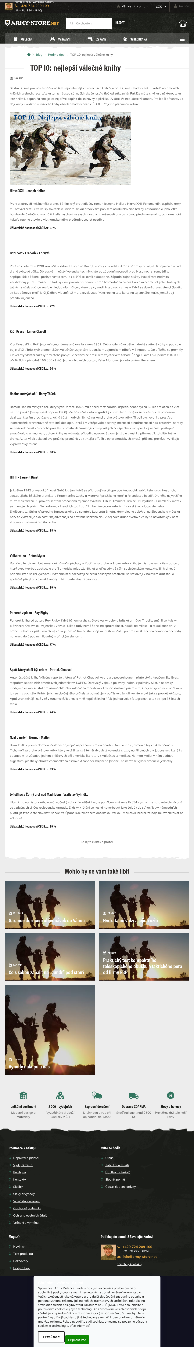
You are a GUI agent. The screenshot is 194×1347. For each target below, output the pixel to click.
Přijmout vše (77, 1340)
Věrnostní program (135, 6)
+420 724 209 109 (137, 1247)
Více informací (80, 1325)
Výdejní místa (23, 1165)
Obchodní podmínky (27, 1208)
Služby (18, 1186)
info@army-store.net (140, 1256)
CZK (159, 7)
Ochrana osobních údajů (30, 1215)
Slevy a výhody (24, 1194)
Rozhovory (20, 1261)
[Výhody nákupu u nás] (50, 1030)
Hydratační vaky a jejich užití (130, 920)
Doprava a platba (26, 1158)
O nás (109, 1158)
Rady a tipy (21, 1268)
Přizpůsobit (51, 1337)
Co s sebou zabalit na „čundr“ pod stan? (46, 972)
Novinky (19, 1246)
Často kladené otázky (120, 1186)
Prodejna (19, 1172)
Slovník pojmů (115, 1179)
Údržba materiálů (117, 1172)
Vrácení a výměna (26, 1222)
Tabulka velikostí (117, 1165)
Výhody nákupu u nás (29, 1066)
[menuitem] (23, 39)
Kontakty (19, 1179)
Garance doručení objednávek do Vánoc (47, 920)
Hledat (120, 22)
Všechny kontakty (129, 1264)
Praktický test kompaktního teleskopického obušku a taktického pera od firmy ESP (142, 966)
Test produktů (23, 1254)
